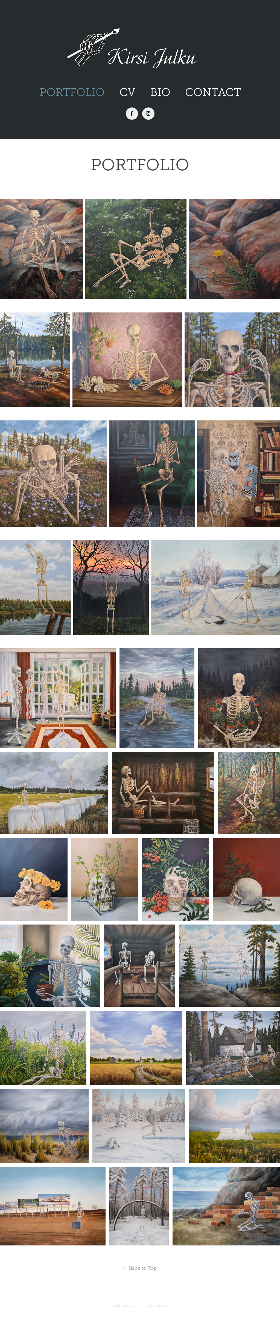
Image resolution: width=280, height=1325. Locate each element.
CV (127, 92)
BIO (160, 92)
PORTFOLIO (72, 92)
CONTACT (213, 92)
